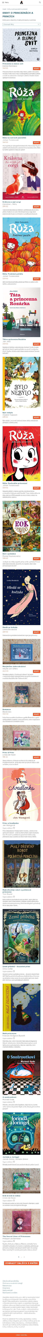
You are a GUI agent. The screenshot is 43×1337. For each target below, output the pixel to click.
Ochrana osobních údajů (12, 1283)
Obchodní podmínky (11, 1281)
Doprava (6, 1288)
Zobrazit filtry (9, 24)
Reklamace (7, 1286)
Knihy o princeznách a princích (17, 9)
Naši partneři (8, 1290)
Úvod (4, 9)
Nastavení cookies (10, 1293)
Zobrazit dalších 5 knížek (21, 1263)
